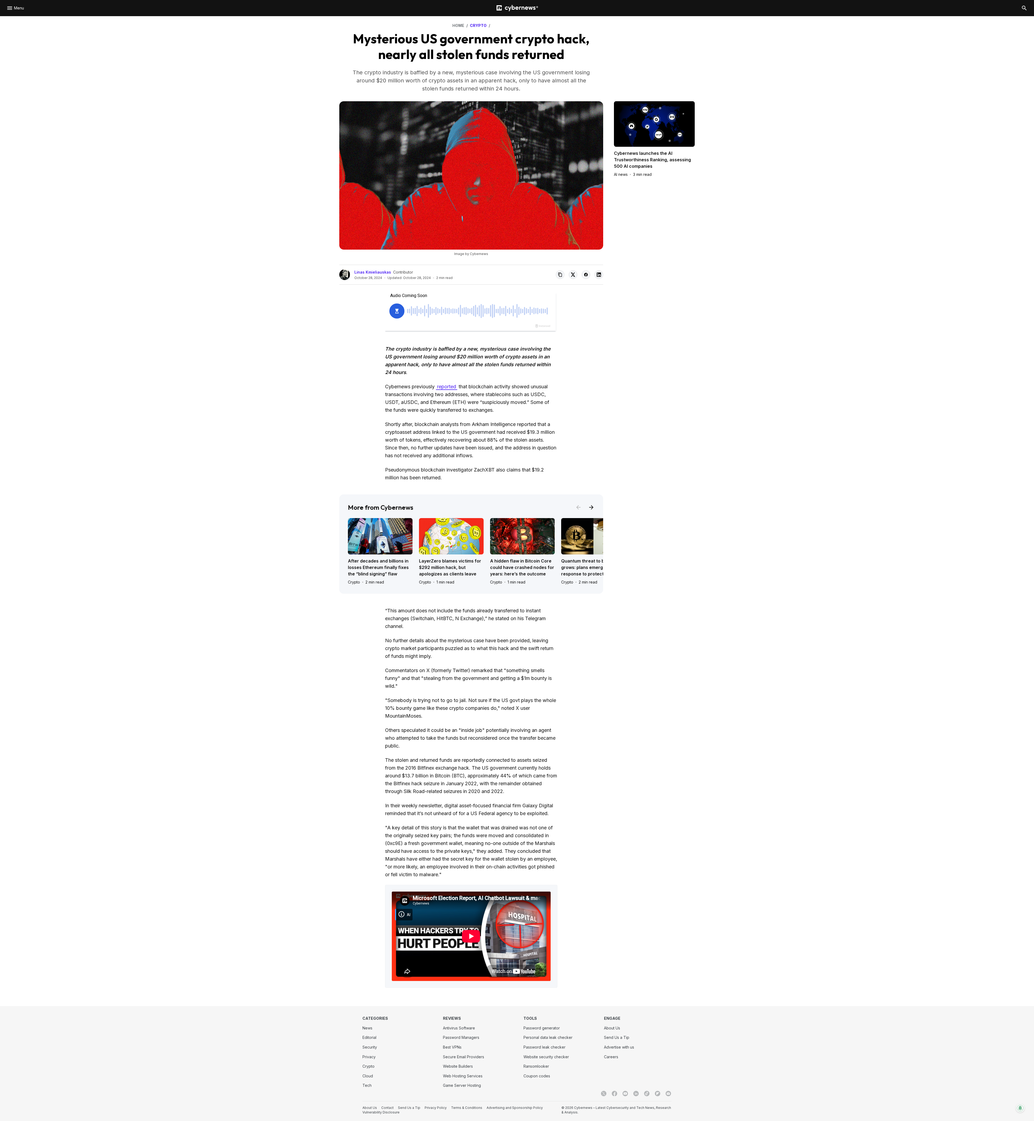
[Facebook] (614, 1093)
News (367, 1028)
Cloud (367, 1076)
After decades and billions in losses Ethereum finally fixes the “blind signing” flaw (378, 567)
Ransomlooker (536, 1066)
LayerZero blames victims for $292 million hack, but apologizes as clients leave (450, 567)
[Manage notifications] (1020, 1108)
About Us (612, 1028)
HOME (458, 25)
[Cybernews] (517, 8)
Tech (367, 1085)
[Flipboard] (657, 1093)
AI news (621, 174)
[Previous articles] (578, 507)
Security (369, 1047)
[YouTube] (625, 1093)
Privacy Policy (436, 1108)
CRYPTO (478, 25)
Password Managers (461, 1037)
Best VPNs (452, 1047)
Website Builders (458, 1066)
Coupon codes (536, 1076)
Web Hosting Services (463, 1076)
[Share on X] (573, 274)
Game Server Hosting (462, 1085)
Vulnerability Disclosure (381, 1112)
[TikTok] (647, 1093)
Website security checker (546, 1056)
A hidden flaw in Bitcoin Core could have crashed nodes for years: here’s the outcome (522, 567)
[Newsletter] (668, 1093)
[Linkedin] (636, 1093)
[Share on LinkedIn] (599, 274)
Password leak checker (544, 1047)
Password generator (541, 1028)
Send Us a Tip (616, 1037)
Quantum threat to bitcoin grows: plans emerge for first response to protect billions (592, 567)
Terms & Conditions (466, 1108)
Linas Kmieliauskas (372, 272)
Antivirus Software (459, 1028)
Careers (611, 1056)
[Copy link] (560, 274)
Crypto (354, 582)
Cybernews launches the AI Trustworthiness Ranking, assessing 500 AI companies (652, 160)
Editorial (369, 1037)
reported (446, 386)
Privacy (369, 1056)
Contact (387, 1108)
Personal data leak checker (547, 1037)
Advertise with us (619, 1047)
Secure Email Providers (463, 1056)
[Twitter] (603, 1093)
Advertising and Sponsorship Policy (515, 1108)
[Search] (1024, 8)
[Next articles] (591, 507)
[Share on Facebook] (586, 274)
